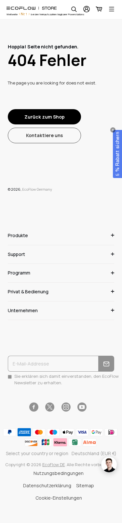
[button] (117, 154)
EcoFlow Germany (37, 189)
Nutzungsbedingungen (59, 473)
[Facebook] (33, 407)
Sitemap (85, 485)
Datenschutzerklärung (47, 485)
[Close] (112, 130)
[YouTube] (82, 407)
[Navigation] (111, 9)
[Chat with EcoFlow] (109, 464)
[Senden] (106, 364)
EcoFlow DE (53, 464)
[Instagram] (66, 407)
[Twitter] (50, 407)
